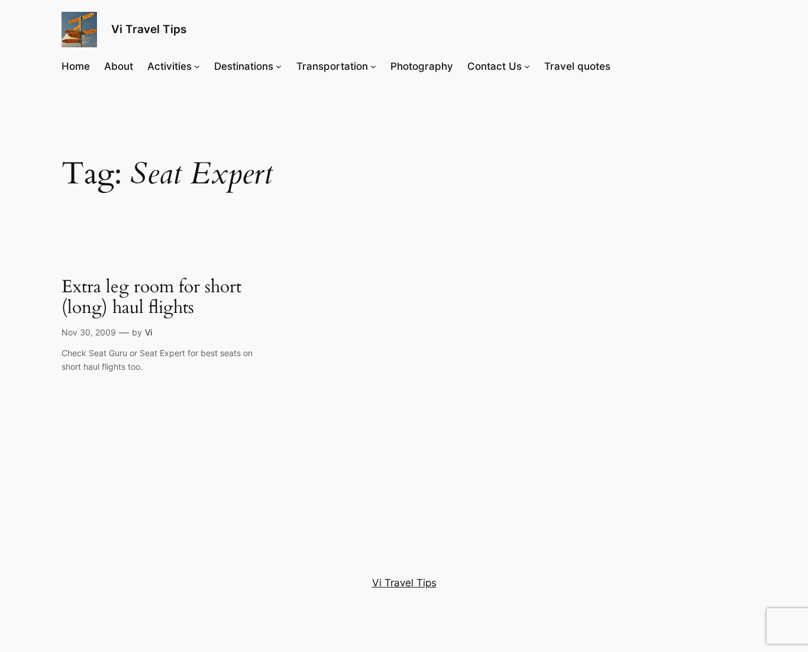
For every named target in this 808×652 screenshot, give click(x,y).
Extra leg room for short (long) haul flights (151, 298)
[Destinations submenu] (279, 66)
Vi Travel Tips (148, 29)
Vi (148, 332)
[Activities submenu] (197, 66)
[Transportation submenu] (373, 66)
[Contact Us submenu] (527, 66)
